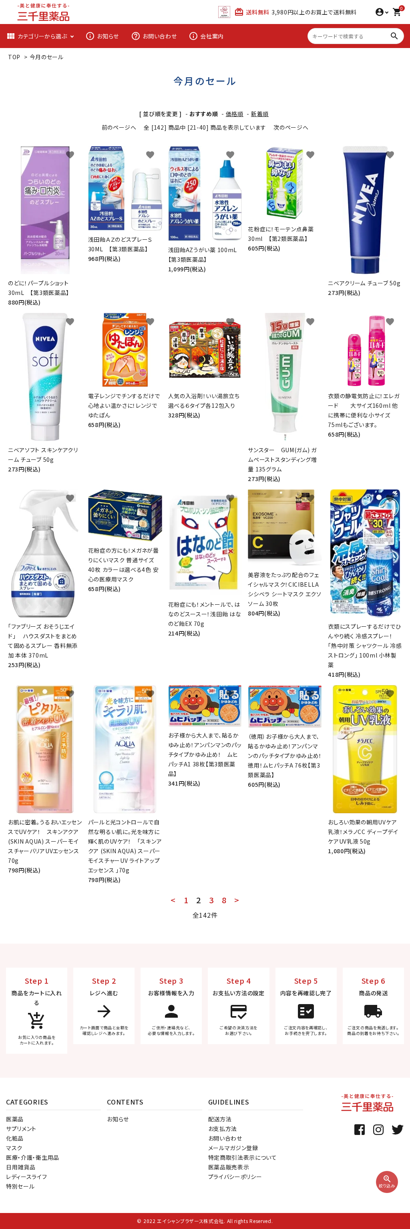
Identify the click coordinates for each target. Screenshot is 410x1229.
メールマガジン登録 (233, 1148)
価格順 (234, 114)
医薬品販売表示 (228, 1167)
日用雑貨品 (21, 1167)
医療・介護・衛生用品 (32, 1157)
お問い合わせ (154, 36)
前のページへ (119, 127)
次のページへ (290, 127)
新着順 (260, 114)
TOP (14, 57)
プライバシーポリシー (235, 1177)
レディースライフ (26, 1177)
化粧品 (15, 1138)
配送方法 (220, 1119)
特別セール (20, 1186)
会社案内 (206, 36)
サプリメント (21, 1129)
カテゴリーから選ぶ (36, 36)
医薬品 (15, 1119)
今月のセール (47, 57)
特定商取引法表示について (242, 1157)
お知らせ (102, 36)
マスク (14, 1148)
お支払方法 (222, 1129)
